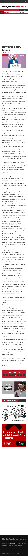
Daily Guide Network (10, 553)
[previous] (4, 435)
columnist (7, 368)
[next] (24, 435)
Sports (7, 12)
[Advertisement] (14, 29)
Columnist (5, 55)
